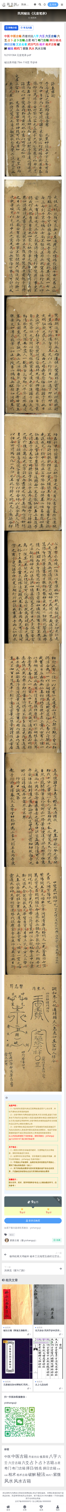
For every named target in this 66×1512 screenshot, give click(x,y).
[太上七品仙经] (49, 1359)
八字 (53, 1456)
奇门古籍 (18, 1468)
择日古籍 (49, 1468)
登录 (54, 4)
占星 (57, 1463)
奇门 (7, 1468)
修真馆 (44, 1456)
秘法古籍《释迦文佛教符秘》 (15, 1331)
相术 (12, 1474)
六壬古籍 (14, 1462)
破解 (32, 1474)
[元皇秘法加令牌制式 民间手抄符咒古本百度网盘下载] (17, 1359)
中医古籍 (19, 1456)
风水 (8, 1481)
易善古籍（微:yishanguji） (23, 1240)
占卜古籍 (46, 1462)
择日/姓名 (34, 1468)
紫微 (57, 1474)
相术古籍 (22, 1475)
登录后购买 (34, 1220)
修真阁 (33, 17)
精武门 (49, 1475)
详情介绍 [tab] (12, 27)
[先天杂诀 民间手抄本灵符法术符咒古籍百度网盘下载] (49, 1304)
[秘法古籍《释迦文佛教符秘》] (17, 1304)
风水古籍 (22, 1481)
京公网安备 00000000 (42, 1501)
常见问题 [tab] (27, 27)
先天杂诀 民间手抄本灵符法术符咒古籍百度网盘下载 (48, 1331)
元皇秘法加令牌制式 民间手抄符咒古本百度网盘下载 (16, 1386)
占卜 (34, 1462)
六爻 (25, 1462)
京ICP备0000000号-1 (24, 1501)
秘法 (12, 1234)
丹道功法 (34, 1456)
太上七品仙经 (41, 1384)
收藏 (58, 1240)
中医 (7, 1456)
